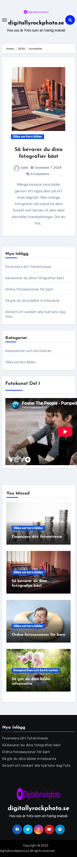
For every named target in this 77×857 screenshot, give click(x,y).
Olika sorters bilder (27, 136)
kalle (24, 168)
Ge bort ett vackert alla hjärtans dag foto (36, 766)
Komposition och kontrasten (28, 351)
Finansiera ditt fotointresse (28, 267)
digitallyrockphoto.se (36, 23)
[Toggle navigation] (4, 20)
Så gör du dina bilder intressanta (32, 301)
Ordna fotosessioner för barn (29, 289)
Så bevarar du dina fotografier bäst (34, 278)
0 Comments (40, 174)
